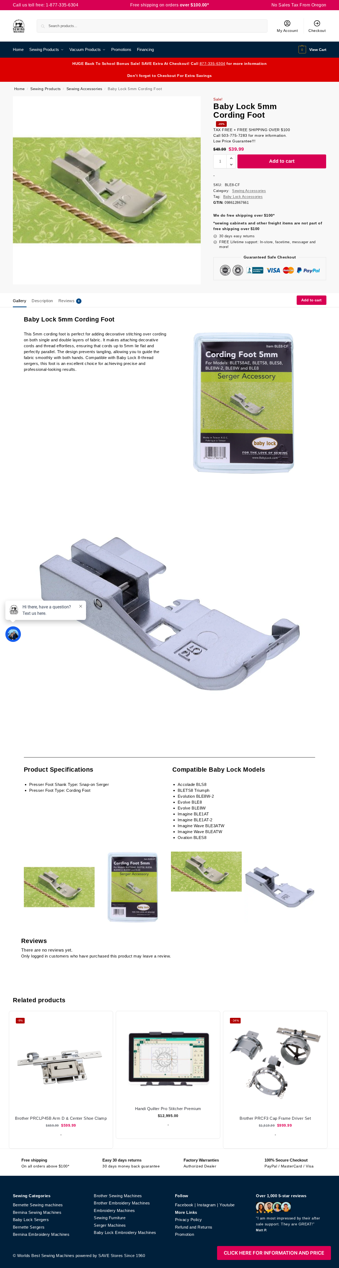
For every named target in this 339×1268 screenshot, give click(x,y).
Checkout (317, 30)
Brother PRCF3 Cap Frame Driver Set (275, 1118)
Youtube (227, 1205)
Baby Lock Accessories (243, 197)
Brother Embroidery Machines (122, 1203)
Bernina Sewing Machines (37, 1212)
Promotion (184, 1234)
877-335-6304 (212, 63)
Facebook (184, 1205)
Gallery (20, 300)
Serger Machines (110, 1225)
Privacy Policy (188, 1219)
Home (19, 89)
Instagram (206, 1205)
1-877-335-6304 (62, 5)
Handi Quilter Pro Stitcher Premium (168, 1108)
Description (42, 300)
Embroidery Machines (114, 1210)
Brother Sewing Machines (118, 1195)
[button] (311, 50)
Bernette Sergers (29, 1227)
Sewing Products (45, 89)
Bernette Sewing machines (38, 1205)
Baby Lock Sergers (31, 1219)
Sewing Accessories (84, 89)
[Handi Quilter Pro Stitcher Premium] (168, 1058)
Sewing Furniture (109, 1217)
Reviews (69, 300)
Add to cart (282, 161)
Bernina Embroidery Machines (41, 1234)
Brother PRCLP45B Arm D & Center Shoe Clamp (61, 1118)
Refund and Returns (194, 1227)
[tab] (21, 300)
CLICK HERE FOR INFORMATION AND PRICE (274, 1253)
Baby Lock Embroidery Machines (125, 1232)
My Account (287, 30)
